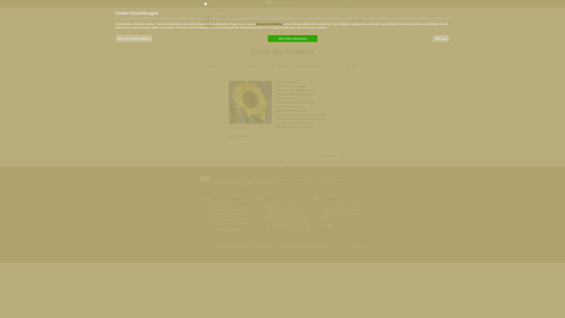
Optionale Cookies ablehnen (134, 38)
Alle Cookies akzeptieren (292, 38)
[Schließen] (282, 4)
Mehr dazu (441, 38)
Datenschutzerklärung (269, 24)
